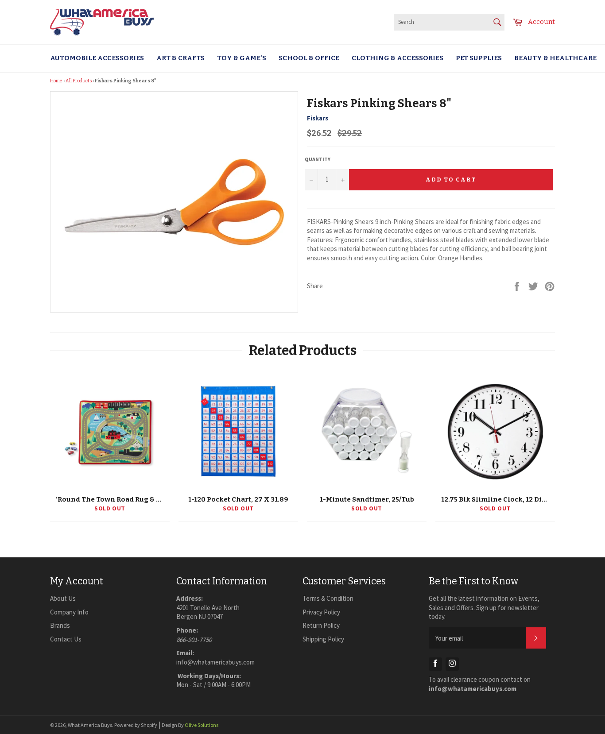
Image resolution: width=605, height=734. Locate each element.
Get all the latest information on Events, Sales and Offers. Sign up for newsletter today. (484, 607)
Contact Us (65, 639)
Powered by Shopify (135, 725)
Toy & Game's (241, 58)
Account (541, 22)
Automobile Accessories (97, 58)
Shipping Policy (323, 639)
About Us (63, 598)
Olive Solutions (201, 725)
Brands (60, 625)
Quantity (317, 159)
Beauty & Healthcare (555, 58)
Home (56, 81)
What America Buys (90, 725)
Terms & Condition (327, 598)
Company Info (69, 612)
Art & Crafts (180, 58)
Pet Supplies (479, 58)
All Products (79, 81)
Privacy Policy (321, 612)
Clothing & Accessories (397, 58)
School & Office (309, 58)
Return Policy (321, 625)
